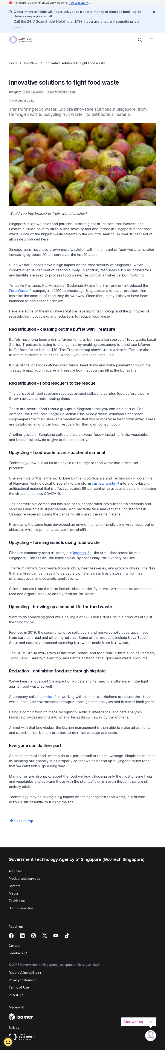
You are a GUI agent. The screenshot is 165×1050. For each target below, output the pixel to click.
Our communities (21, 908)
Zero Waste (20, 290)
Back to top (23, 821)
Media (13, 893)
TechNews (31, 63)
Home (13, 63)
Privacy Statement (22, 980)
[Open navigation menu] (151, 40)
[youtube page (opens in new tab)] (55, 935)
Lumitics (48, 697)
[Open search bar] (140, 40)
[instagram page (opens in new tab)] (33, 935)
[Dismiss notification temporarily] (154, 12)
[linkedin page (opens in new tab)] (22, 935)
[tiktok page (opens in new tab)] (67, 935)
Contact (14, 946)
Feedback (18, 953)
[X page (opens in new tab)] (44, 935)
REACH (16, 995)
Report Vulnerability (23, 973)
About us (15, 871)
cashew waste (105, 483)
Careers (14, 886)
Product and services (24, 879)
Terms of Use (19, 987)
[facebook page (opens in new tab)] (11, 935)
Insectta (81, 553)
